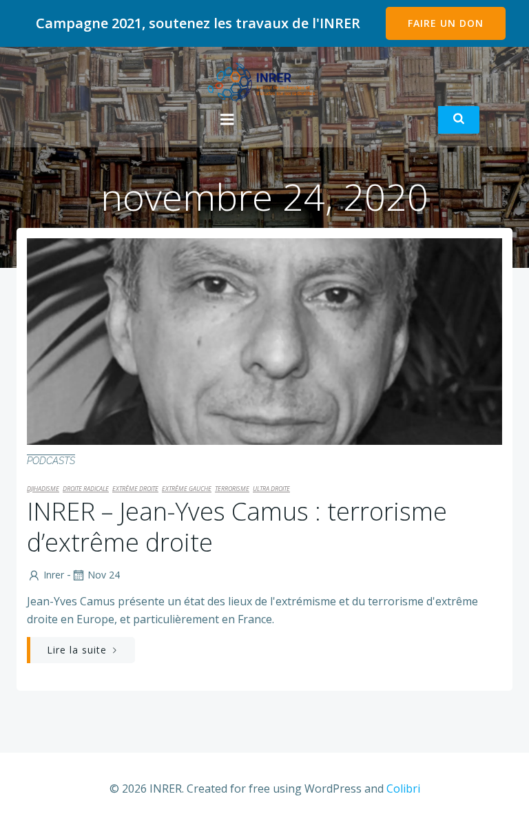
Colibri (403, 788)
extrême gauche (186, 488)
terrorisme (232, 488)
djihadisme (43, 488)
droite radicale (86, 488)
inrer (53, 574)
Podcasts (51, 460)
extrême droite (135, 488)
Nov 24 (103, 574)
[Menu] (227, 120)
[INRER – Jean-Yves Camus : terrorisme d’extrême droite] (264, 340)
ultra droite (271, 488)
